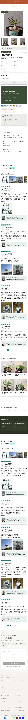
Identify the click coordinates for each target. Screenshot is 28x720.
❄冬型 (3, 52)
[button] (3, 6)
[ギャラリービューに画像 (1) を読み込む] (5, 41)
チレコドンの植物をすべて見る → (14, 397)
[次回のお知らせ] (25, 1)
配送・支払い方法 (5, 695)
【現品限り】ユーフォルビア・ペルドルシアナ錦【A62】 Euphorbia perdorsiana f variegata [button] (15, 245)
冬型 (15, 63)
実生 (8, 52)
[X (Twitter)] (6, 687)
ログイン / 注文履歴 (5, 710)
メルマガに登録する (8, 100)
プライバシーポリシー (19, 710)
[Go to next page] (22, 350)
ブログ (16, 698)
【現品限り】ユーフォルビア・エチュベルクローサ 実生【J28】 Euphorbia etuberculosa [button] (15, 344)
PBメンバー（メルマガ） (6, 707)
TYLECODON (24, 52)
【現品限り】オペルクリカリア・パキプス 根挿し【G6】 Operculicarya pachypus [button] (15, 218)
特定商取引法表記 (18, 707)
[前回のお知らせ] (2, 1)
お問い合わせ (4, 701)
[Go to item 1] (5, 179)
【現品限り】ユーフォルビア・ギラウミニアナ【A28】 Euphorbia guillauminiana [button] (15, 279)
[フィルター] (2, 173)
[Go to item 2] (12, 179)
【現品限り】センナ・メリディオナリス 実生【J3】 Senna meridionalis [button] (15, 317)
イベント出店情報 (18, 701)
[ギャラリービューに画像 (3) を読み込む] (22, 41)
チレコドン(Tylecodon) (6, 63)
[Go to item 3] (19, 179)
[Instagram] (2, 687)
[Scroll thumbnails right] (25, 179)
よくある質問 (4, 698)
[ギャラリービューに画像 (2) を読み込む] (14, 41)
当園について (17, 695)
